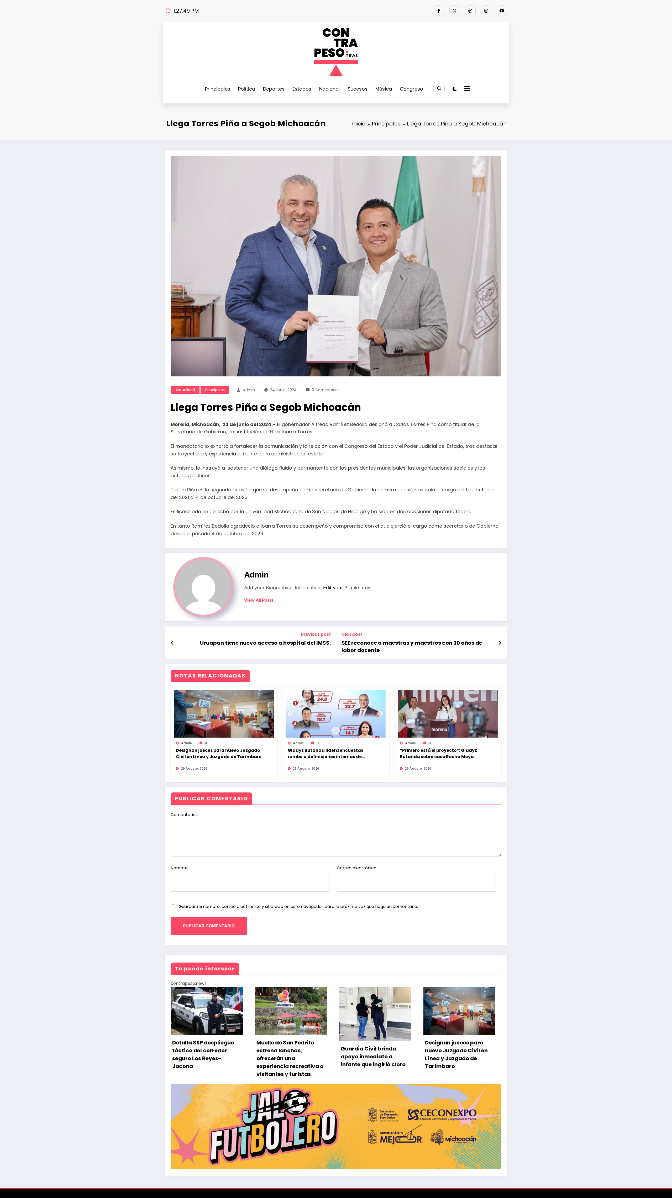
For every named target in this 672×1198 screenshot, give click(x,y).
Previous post (316, 634)
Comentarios (184, 815)
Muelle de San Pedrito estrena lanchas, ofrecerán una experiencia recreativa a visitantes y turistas (290, 1058)
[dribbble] (470, 11)
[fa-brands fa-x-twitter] (454, 11)
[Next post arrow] (499, 643)
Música (383, 89)
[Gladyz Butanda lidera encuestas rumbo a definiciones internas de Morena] (336, 714)
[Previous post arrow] (172, 643)
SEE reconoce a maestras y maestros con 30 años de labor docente (412, 646)
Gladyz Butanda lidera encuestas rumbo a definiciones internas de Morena (325, 753)
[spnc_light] (454, 89)
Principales (217, 89)
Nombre (179, 868)
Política (246, 89)
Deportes (274, 89)
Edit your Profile (341, 587)
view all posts (259, 600)
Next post (352, 634)
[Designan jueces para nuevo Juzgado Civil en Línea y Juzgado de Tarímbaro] (224, 714)
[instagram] (486, 11)
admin (249, 389)
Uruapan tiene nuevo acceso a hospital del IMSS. (265, 643)
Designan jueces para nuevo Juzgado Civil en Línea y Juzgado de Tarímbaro (219, 753)
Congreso (411, 89)
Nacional (329, 89)
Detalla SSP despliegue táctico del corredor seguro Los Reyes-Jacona (203, 1054)
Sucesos (358, 89)
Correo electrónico (356, 868)
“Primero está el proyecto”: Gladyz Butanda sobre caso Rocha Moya (438, 753)
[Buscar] (439, 88)
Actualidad (185, 389)
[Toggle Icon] (466, 89)
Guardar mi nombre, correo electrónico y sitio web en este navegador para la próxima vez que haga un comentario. (298, 906)
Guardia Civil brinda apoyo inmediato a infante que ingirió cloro (373, 1056)
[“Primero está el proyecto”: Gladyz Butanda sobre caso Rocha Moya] (448, 714)
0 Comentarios (325, 389)
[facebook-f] (439, 11)
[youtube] (502, 11)
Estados (301, 89)
